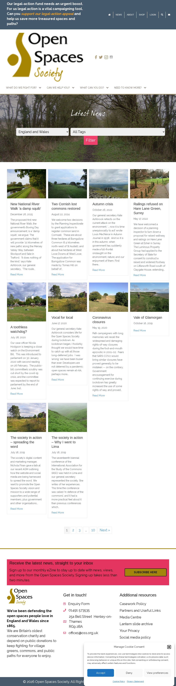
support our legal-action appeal (47, 14)
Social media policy (135, 637)
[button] (169, 647)
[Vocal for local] (67, 297)
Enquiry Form (79, 604)
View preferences (157, 672)
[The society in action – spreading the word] (26, 417)
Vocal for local (62, 317)
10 (93, 530)
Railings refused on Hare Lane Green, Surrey (148, 208)
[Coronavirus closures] (108, 297)
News (119, 15)
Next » (105, 530)
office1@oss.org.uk (83, 633)
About (130, 15)
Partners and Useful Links (140, 610)
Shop (142, 15)
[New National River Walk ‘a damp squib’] (26, 183)
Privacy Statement (135, 681)
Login (153, 15)
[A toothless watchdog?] (26, 302)
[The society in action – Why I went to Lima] (67, 417)
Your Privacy (130, 631)
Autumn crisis (102, 204)
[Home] (109, 15)
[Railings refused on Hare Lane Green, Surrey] (149, 183)
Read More (16, 274)
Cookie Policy (119, 681)
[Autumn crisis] (108, 183)
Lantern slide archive (136, 624)
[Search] (162, 15)
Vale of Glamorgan (148, 317)
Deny (129, 672)
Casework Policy (133, 604)
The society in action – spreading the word (26, 442)
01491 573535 (79, 610)
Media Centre (130, 617)
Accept (100, 672)
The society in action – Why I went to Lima (67, 442)
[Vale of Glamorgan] (149, 297)
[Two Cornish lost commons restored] (67, 183)
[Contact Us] (169, 15)
